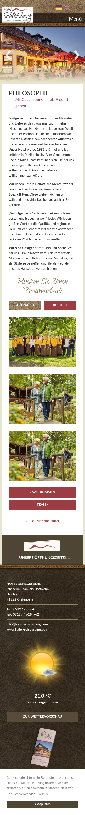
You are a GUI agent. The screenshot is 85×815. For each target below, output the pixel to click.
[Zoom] (42, 342)
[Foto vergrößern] (42, 55)
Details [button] (43, 794)
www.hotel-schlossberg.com (27, 629)
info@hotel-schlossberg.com (27, 624)
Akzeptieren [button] (42, 804)
